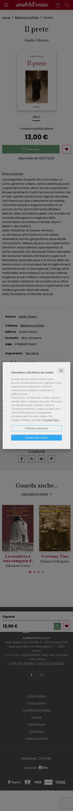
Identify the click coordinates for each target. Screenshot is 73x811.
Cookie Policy (51, 419)
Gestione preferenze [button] (36, 428)
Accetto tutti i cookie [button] (36, 437)
